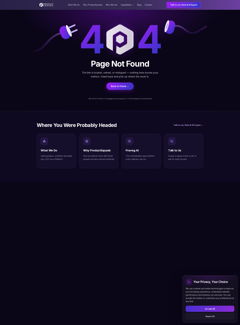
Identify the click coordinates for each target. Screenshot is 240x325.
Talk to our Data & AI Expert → (188, 125)
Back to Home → (120, 86)
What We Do (74, 5)
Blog (139, 5)
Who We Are (111, 5)
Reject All (210, 316)
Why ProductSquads (92, 5)
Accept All (210, 309)
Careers (148, 5)
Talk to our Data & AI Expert (183, 5)
